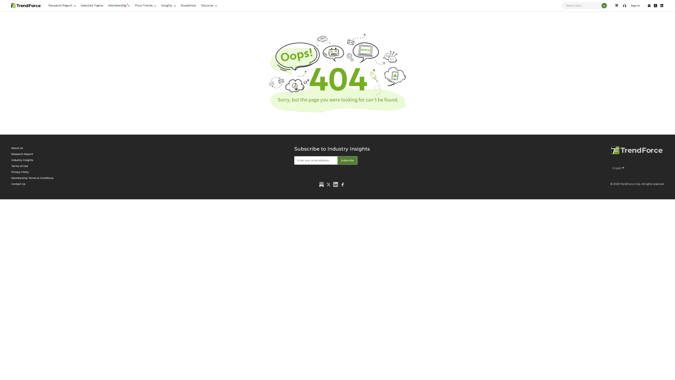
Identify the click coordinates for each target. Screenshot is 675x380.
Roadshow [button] (188, 5)
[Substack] (649, 6)
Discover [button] (207, 5)
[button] (119, 5)
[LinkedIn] (662, 6)
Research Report (22, 154)
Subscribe (347, 160)
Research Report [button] (60, 5)
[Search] (604, 5)
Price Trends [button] (144, 5)
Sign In (635, 5)
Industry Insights (22, 160)
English (617, 168)
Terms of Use (19, 166)
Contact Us (18, 184)
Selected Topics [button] (92, 5)
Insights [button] (167, 5)
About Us (17, 148)
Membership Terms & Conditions (32, 178)
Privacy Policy (20, 172)
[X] (655, 6)
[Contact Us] (624, 5)
